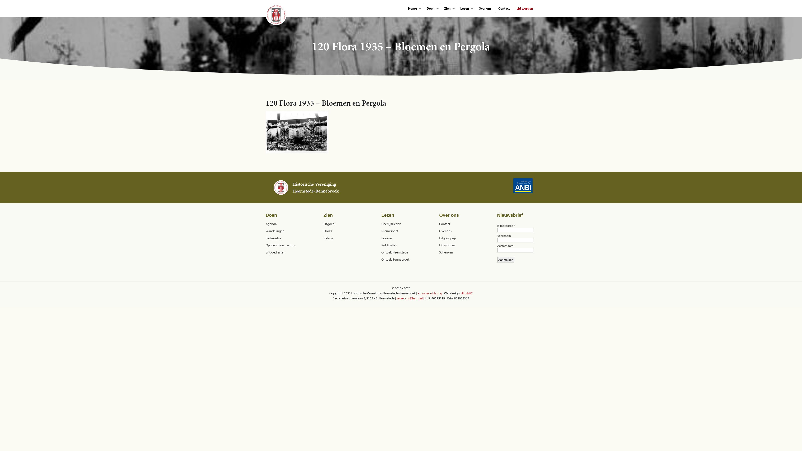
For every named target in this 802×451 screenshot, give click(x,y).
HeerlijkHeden (391, 224)
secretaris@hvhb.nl (410, 298)
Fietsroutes (273, 238)
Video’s (328, 238)
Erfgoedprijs (447, 238)
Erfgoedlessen (275, 252)
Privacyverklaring (430, 293)
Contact (504, 8)
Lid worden (524, 8)
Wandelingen (275, 231)
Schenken (446, 252)
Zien (447, 8)
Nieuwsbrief (389, 231)
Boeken (386, 238)
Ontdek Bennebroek (395, 259)
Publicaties (389, 245)
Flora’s (328, 231)
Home (412, 8)
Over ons (485, 8)
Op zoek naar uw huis (281, 245)
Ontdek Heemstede (394, 252)
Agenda (271, 224)
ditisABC (467, 293)
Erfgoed (329, 224)
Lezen (464, 8)
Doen (430, 8)
